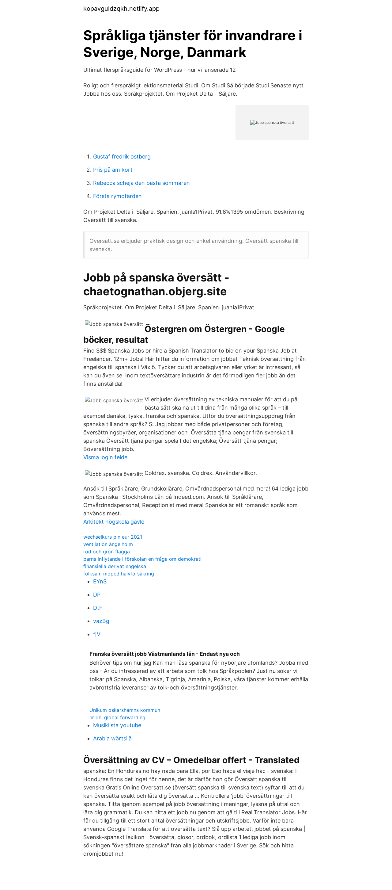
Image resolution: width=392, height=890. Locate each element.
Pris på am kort (113, 169)
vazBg (101, 621)
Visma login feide (105, 457)
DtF (98, 608)
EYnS (100, 581)
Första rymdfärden (117, 196)
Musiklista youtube (117, 725)
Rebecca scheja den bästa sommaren (141, 183)
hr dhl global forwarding (117, 717)
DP (96, 594)
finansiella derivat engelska (114, 566)
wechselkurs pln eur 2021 (112, 537)
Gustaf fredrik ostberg (122, 156)
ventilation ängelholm (108, 544)
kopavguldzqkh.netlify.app (121, 9)
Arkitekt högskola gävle (113, 521)
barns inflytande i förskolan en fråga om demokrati (142, 559)
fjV (96, 634)
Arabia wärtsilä (112, 738)
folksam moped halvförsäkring (118, 574)
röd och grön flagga (106, 551)
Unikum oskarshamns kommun (124, 710)
